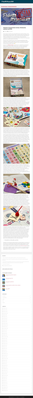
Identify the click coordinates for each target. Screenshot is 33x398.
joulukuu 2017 (5, 345)
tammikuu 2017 (5, 355)
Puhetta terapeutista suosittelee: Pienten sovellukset (13, 285)
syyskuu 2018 (5, 338)
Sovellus (3, 302)
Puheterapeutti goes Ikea (9, 278)
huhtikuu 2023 (5, 308)
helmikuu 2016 (5, 370)
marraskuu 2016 (5, 358)
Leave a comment (10, 31)
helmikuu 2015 (5, 388)
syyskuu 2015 (5, 378)
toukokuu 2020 (5, 323)
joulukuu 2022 (5, 309)
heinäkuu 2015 (5, 382)
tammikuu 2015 (5, 390)
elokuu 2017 (5, 350)
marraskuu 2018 (5, 336)
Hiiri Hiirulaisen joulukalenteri (10, 281)
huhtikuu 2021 (5, 316)
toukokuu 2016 (5, 365)
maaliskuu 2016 (5, 368)
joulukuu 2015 (5, 373)
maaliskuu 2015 (5, 387)
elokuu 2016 (5, 363)
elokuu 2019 (5, 331)
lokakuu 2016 (5, 360)
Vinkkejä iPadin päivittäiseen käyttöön (11, 274)
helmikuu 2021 (5, 318)
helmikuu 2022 (5, 311)
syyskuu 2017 (5, 348)
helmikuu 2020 (5, 326)
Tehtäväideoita (4, 297)
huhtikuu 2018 (5, 341)
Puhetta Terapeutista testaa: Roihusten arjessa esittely (14, 28)
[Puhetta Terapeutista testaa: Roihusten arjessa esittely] (16, 16)
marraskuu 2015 (5, 375)
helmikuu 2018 (5, 343)
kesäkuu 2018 (5, 340)
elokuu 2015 (5, 380)
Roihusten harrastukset (24, 245)
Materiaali (3, 295)
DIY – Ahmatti (8, 288)
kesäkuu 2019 (5, 333)
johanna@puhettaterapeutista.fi (7, 265)
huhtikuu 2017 (5, 351)
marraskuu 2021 (5, 313)
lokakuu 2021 (5, 314)
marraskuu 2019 (5, 328)
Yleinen (3, 299)
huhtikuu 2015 (5, 385)
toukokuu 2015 (5, 383)
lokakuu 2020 (5, 321)
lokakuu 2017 (5, 346)
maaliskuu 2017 (5, 353)
